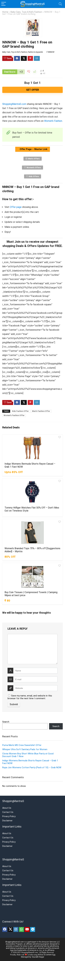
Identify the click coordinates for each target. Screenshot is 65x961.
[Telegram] (32, 929)
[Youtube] (27, 929)
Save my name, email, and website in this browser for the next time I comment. (30, 697)
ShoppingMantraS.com (14, 104)
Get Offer (32, 89)
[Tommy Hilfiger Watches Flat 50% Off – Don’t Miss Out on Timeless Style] (32, 492)
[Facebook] (4, 929)
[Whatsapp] (21, 929)
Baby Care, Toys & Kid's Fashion (26, 12)
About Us (6, 808)
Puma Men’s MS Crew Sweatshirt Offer (21, 745)
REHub (40, 955)
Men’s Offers (34, 159)
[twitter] (10, 929)
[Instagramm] (15, 929)
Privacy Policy (9, 816)
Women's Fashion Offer (14, 415)
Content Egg (50, 955)
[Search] (60, 4)
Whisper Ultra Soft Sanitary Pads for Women (24, 749)
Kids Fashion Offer (20, 411)
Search (5, 721)
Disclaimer (7, 820)
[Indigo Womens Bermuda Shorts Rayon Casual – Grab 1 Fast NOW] (32, 448)
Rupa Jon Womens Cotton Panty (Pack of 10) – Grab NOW (31, 767)
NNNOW (51, 52)
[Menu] (3, 4)
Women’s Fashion (53, 120)
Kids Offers (34, 176)
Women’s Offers (34, 168)
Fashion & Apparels (35, 52)
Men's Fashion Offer (41, 411)
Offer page (16, 207)
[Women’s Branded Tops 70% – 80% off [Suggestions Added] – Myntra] (32, 532)
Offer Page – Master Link (33, 149)
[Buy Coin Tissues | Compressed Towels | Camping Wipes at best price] (32, 576)
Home (5, 12)
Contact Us (7, 812)
